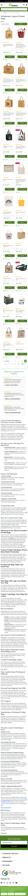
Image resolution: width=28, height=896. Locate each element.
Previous (7, 361)
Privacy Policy (11, 891)
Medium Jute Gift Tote (7, 278)
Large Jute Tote (18, 245)
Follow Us (5, 879)
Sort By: (2, 21)
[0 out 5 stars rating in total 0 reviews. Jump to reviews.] (6, 42)
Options (9, 56)
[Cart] (26, 4)
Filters (21, 24)
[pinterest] (13, 883)
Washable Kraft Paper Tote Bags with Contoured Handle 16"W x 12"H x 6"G (8, 81)
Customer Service (10, 853)
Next (22, 364)
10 (18, 364)
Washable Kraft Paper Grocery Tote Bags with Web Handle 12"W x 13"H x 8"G (21, 114)
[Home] (1, 12)
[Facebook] (1, 883)
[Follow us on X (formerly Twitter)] (7, 883)
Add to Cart (22, 156)
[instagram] (4, 883)
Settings (4, 894)
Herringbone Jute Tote (20, 343)
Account (6, 865)
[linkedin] (10, 883)
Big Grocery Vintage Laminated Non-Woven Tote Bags (8, 345)
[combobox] (14, 9)
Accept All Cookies (20, 894)
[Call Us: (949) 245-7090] (24, 4)
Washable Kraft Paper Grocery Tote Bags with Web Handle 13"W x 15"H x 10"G (8, 114)
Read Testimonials (6, 807)
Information (7, 861)
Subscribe (14, 846)
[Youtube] (16, 883)
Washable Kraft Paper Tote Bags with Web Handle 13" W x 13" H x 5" (21, 81)
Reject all (11, 894)
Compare (6, 59)
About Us (6, 857)
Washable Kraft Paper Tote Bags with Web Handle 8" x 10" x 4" (8, 45)
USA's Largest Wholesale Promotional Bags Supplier (14, 1)
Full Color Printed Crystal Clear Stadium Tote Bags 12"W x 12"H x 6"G (20, 147)
